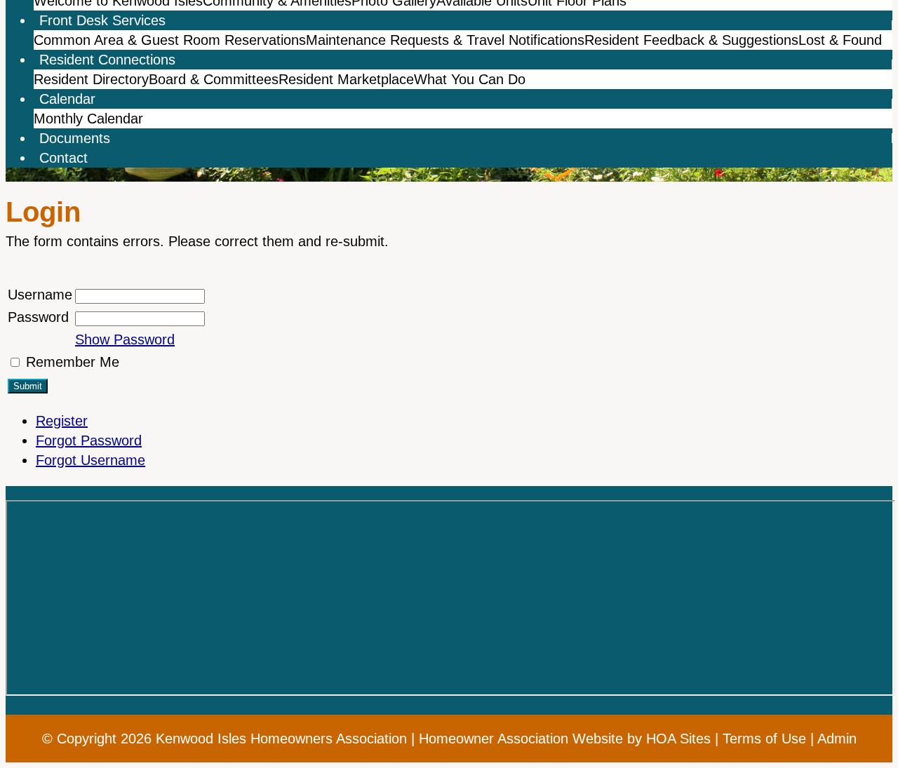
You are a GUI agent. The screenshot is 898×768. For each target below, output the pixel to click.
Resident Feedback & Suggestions (691, 40)
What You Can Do (469, 79)
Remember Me (72, 362)
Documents (74, 138)
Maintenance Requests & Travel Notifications (445, 40)
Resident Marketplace (346, 79)
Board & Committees (214, 79)
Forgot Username (90, 460)
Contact (63, 158)
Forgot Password (89, 440)
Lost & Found (840, 40)
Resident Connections (107, 59)
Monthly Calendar (88, 118)
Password (38, 317)
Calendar (67, 99)
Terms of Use (764, 738)
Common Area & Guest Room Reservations (170, 40)
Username (40, 294)
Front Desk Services (102, 20)
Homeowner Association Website (521, 738)
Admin (837, 738)
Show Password (125, 339)
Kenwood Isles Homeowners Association (281, 738)
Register (62, 421)
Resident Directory (91, 79)
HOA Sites (678, 738)
